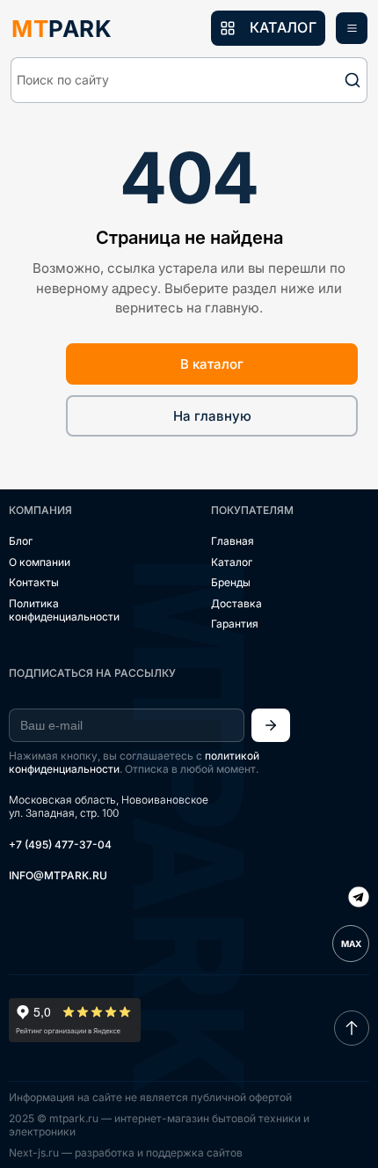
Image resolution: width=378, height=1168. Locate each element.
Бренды (231, 582)
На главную (212, 416)
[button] (189, 80)
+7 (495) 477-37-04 (60, 844)
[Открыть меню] (351, 28)
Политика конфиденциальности (64, 610)
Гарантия (234, 623)
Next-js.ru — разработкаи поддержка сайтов (126, 1152)
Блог (21, 540)
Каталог (231, 562)
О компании (39, 562)
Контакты (34, 582)
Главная (232, 540)
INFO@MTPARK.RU (58, 875)
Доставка (236, 603)
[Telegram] (358, 898)
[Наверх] (351, 1028)
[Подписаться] (270, 725)
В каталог (212, 364)
